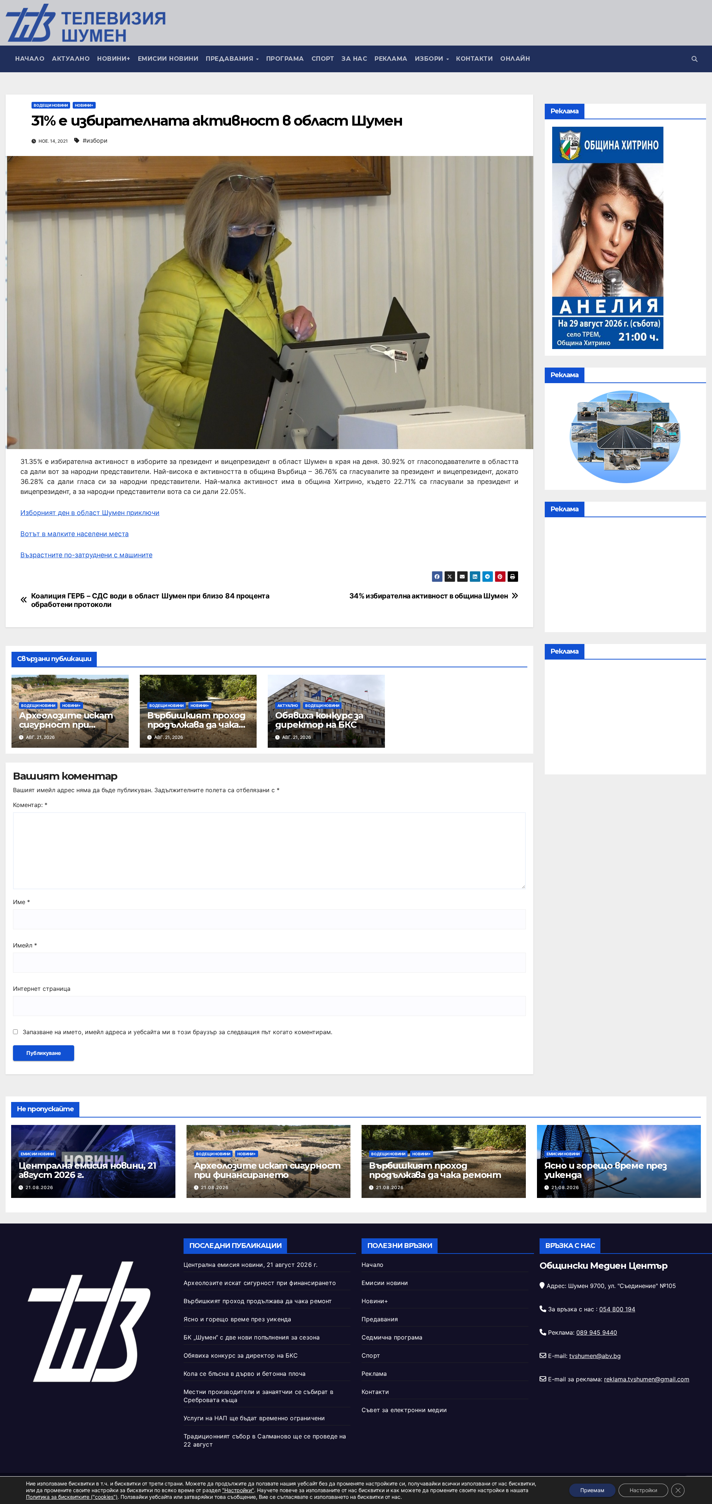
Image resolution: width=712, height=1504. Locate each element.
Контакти (474, 58)
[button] (695, 59)
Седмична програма (392, 1337)
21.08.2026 (39, 1187)
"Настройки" (238, 1490)
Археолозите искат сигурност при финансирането (66, 724)
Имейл (25, 945)
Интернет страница (41, 988)
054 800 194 (617, 1309)
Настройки (643, 1490)
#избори (95, 140)
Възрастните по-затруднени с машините (86, 555)
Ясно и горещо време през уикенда (605, 1170)
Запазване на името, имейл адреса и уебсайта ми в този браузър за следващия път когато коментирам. (177, 1032)
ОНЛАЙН (515, 58)
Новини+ (114, 58)
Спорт (323, 58)
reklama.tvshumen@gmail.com (646, 1379)
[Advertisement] (625, 576)
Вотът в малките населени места (74, 534)
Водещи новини (51, 105)
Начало (29, 58)
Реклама (391, 58)
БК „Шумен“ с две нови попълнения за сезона (252, 1337)
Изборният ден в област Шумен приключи (89, 513)
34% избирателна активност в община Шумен (428, 596)
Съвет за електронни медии (404, 1410)
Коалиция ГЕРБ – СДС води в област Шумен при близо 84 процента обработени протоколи (150, 600)
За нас (354, 58)
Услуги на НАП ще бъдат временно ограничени (254, 1418)
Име (21, 902)
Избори (430, 58)
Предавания (231, 58)
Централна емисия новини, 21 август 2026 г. (87, 1170)
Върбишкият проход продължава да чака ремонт (196, 724)
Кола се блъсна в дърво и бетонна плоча (245, 1373)
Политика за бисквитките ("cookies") (72, 1497)
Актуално (71, 58)
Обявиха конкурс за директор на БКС (319, 720)
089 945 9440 (596, 1332)
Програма (285, 58)
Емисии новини (168, 58)
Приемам (592, 1490)
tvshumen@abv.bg (595, 1355)
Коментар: (30, 805)
